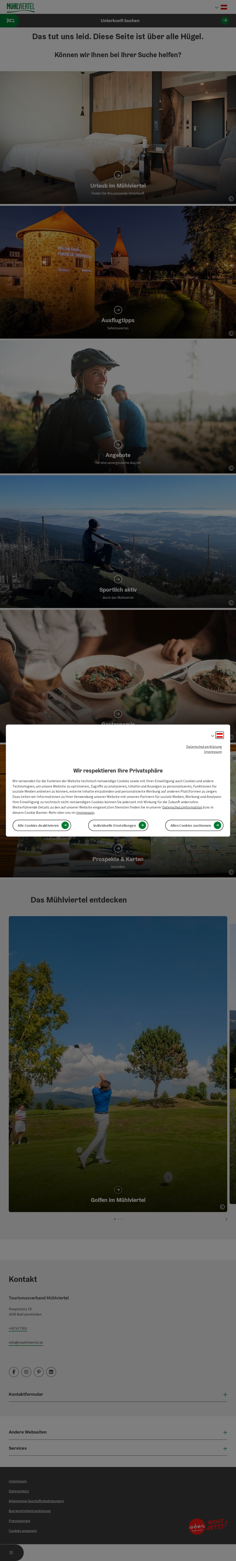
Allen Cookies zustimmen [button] (191, 825)
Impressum (213, 751)
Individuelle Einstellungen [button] (114, 825)
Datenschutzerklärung (204, 746)
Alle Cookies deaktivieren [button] (38, 825)
